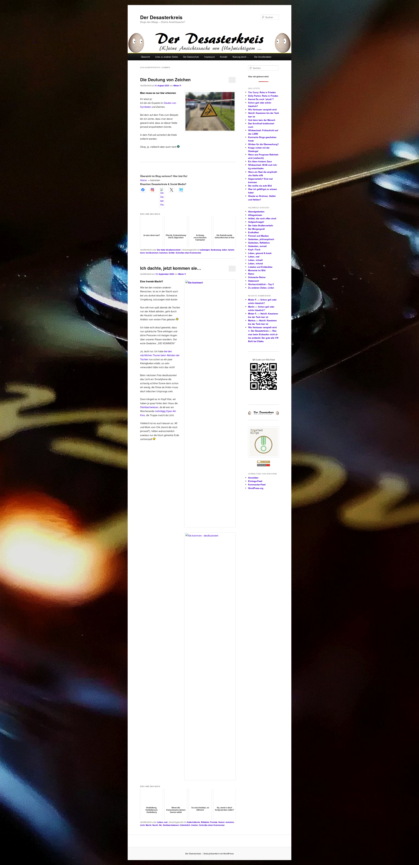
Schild (171, 252)
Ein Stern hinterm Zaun (260, 161)
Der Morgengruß (256, 228)
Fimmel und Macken (258, 235)
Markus (251, 320)
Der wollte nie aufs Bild (260, 185)
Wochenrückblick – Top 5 (261, 284)
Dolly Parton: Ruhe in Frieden (263, 95)
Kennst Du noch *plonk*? (261, 99)
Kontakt (223, 56)
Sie (160, 825)
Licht (142, 825)
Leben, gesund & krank (260, 253)
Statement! (253, 280)
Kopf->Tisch (254, 249)
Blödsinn (205, 822)
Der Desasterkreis (161, 17)
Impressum (209, 56)
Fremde (213, 822)
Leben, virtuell (255, 260)
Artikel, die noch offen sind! (262, 218)
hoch (142, 252)
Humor (221, 822)
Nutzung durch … (241, 56)
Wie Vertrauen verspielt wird (262, 109)
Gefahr (231, 249)
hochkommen (152, 252)
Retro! (251, 273)
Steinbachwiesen (149, 407)
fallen (224, 249)
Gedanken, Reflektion (259, 242)
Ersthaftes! (253, 232)
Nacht (155, 825)
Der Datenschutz (191, 56)
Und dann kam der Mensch (261, 120)
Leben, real (162, 822)
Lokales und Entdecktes (260, 266)
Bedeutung (216, 249)
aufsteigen (205, 249)
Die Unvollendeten (262, 56)
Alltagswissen (255, 214)
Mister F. (177, 85)
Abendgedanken (256, 211)
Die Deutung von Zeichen (165, 79)
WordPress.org (255, 488)
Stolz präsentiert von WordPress (218, 853)
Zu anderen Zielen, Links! (261, 287)
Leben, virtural (255, 263)
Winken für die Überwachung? (263, 144)
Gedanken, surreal (257, 246)
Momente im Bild (256, 270)
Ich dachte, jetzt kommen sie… (170, 268)
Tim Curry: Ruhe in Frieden (262, 92)
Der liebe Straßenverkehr (169, 249)
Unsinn (194, 825)
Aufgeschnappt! (256, 221)
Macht (148, 825)
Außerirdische (193, 822)
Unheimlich (185, 825)
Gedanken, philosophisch (261, 239)
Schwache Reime (256, 277)
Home (143, 180)
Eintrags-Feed (255, 481)
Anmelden (253, 477)
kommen (163, 252)
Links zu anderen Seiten (166, 56)
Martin (251, 306)
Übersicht (145, 56)
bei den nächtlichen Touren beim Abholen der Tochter (160, 355)
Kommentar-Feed (256, 484)
